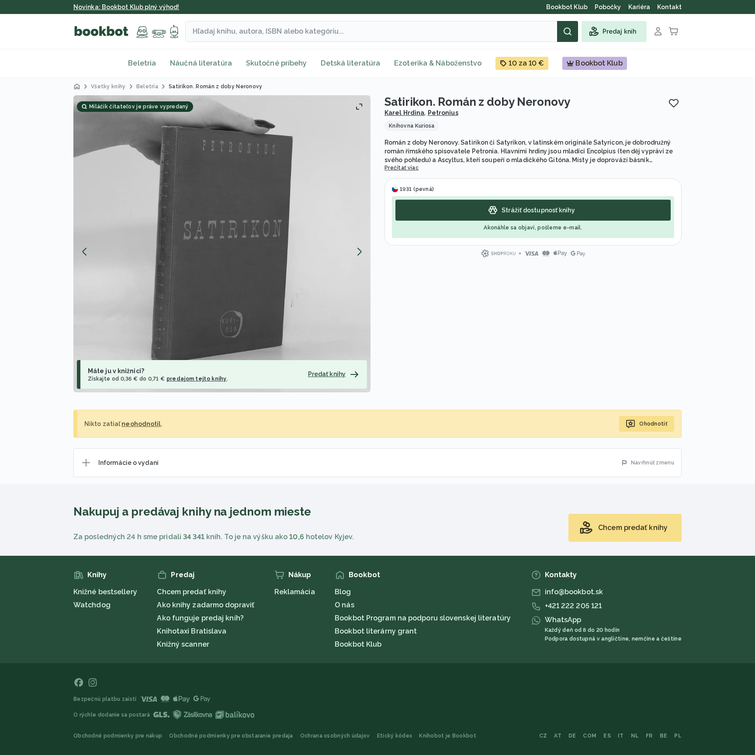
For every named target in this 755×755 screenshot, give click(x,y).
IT (621, 736)
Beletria (142, 63)
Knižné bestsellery (105, 592)
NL (635, 736)
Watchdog (92, 605)
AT (557, 736)
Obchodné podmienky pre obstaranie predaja (231, 736)
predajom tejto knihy (196, 379)
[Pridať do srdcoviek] (674, 103)
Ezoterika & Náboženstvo (437, 63)
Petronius (443, 112)
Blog (343, 592)
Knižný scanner (183, 644)
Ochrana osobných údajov (335, 736)
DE (572, 736)
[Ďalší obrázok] (359, 252)
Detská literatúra (350, 63)
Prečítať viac (401, 168)
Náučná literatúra (201, 63)
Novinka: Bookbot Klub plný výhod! (126, 6)
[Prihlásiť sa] (658, 31)
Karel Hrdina (404, 112)
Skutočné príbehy (276, 63)
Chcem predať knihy (191, 592)
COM (589, 736)
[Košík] (674, 31)
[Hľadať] (567, 31)
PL (678, 736)
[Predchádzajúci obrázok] (85, 252)
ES (607, 736)
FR (649, 736)
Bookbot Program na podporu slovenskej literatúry (423, 618)
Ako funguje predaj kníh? (200, 618)
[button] (222, 243)
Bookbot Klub (358, 644)
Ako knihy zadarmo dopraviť (205, 605)
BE (664, 736)
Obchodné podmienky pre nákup (117, 736)
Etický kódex (394, 736)
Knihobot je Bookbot (447, 736)
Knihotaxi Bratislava (191, 631)
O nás (344, 605)
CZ (543, 736)
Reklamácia (294, 592)
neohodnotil (141, 423)
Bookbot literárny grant (376, 631)
